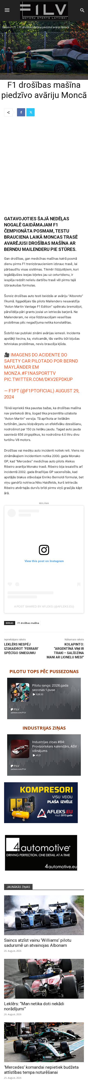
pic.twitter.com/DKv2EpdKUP (38, 379)
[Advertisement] (44, 166)
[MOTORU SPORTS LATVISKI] (44, 11)
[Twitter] (30, 112)
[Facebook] (21, 112)
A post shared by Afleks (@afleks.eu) (44, 606)
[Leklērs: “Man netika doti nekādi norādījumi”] (44, 979)
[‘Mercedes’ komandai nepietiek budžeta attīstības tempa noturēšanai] (44, 1042)
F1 (15, 27)
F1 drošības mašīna (28, 622)
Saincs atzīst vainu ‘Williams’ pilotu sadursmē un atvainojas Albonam (37, 943)
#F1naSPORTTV (39, 373)
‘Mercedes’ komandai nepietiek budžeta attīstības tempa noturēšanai (41, 1070)
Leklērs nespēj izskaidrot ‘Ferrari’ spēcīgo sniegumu (21, 648)
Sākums (6, 27)
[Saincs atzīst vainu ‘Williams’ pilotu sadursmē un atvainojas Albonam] (44, 915)
